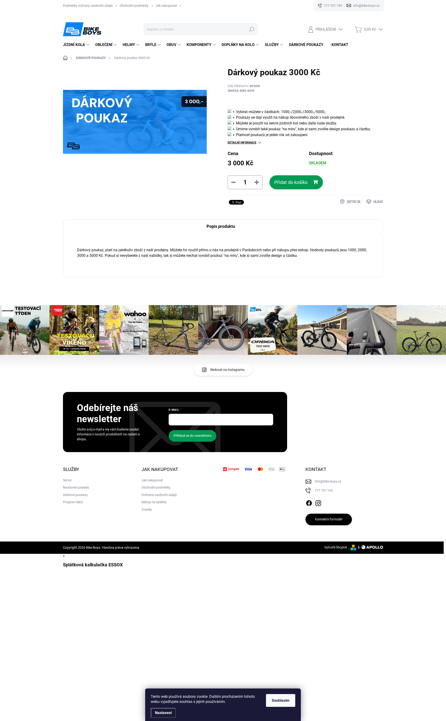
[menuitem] (77, 45)
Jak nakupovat (166, 5)
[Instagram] (318, 502)
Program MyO (73, 502)
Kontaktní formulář (328, 519)
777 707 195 (324, 490)
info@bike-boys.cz (328, 481)
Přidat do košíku (291, 182)
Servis (67, 480)
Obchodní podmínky (134, 5)
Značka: (241, 90)
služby (331, 123)
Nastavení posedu (76, 487)
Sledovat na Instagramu (227, 370)
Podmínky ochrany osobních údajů (88, 5)
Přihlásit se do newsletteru (192, 435)
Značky (146, 509)
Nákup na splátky (154, 502)
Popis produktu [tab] (221, 226)
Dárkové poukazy (75, 495)
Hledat (251, 29)
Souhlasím (280, 700)
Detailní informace (242, 142)
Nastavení (163, 713)
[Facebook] (308, 502)
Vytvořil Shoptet (335, 547)
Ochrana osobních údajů (159, 495)
